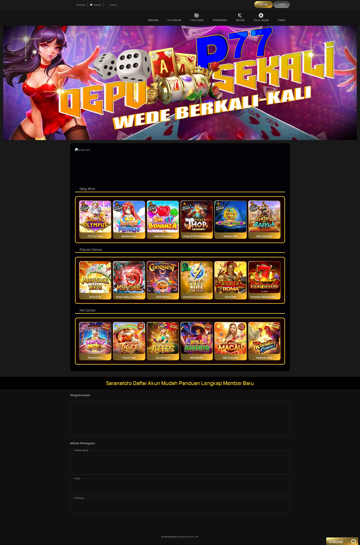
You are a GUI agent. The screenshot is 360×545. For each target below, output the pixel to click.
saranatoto (172, 537)
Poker (281, 20)
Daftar (263, 4)
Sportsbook (220, 20)
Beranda (153, 20)
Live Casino (197, 20)
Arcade (240, 20)
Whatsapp (80, 5)
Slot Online (174, 20)
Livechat (113, 5)
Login (281, 4)
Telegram (97, 5)
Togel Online (261, 20)
